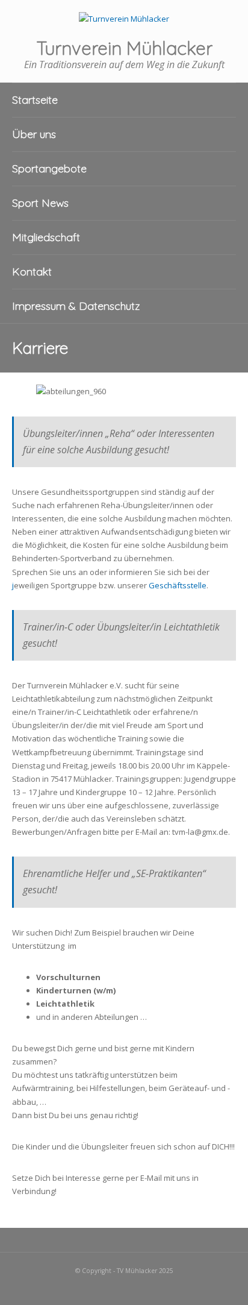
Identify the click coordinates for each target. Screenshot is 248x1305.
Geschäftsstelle (177, 585)
